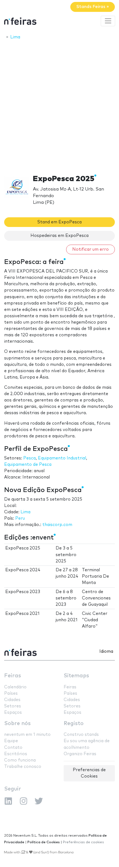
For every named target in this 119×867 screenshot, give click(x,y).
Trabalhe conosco (22, 767)
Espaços (13, 712)
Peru (20, 518)
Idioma (106, 651)
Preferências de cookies (83, 842)
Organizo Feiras (80, 754)
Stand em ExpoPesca (59, 222)
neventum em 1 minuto (27, 735)
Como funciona (20, 760)
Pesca (29, 458)
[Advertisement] (59, 105)
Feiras (12, 675)
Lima (25, 512)
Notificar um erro (90, 249)
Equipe (11, 741)
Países (11, 693)
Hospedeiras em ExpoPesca (59, 236)
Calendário (15, 687)
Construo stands (81, 735)
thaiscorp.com (57, 525)
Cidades (12, 700)
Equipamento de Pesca (27, 464)
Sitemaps (76, 675)
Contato (13, 748)
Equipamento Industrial (62, 458)
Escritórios (15, 754)
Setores (12, 706)
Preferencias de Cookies (89, 773)
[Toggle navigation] (108, 21)
